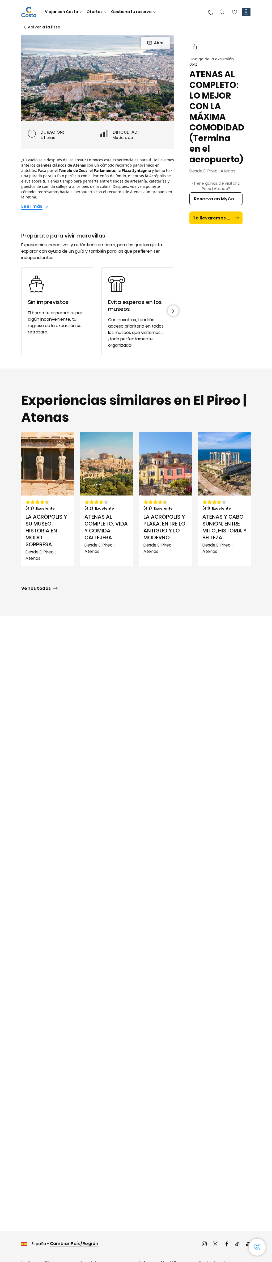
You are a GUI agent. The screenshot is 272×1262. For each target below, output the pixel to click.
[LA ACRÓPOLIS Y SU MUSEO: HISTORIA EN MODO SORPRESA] (47, 499)
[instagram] (204, 1245)
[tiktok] (237, 1245)
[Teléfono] (210, 12)
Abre (159, 42)
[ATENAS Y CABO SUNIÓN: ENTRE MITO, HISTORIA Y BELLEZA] (224, 499)
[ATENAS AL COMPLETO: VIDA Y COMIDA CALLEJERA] (106, 499)
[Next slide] (173, 311)
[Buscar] (222, 12)
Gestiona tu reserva (131, 11)
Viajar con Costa (61, 11)
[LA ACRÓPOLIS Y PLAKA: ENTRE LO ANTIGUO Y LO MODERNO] (165, 499)
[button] (234, 12)
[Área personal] (246, 11)
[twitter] (215, 1245)
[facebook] (226, 1245)
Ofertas (95, 11)
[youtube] (248, 1245)
